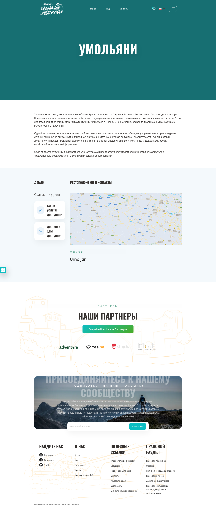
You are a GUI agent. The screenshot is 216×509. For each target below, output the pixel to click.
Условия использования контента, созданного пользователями (157, 489)
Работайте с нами (118, 480)
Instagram (49, 455)
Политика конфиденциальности (161, 470)
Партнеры (79, 465)
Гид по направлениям (120, 470)
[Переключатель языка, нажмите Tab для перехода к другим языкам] (162, 9)
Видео (78, 470)
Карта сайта (116, 485)
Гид (108, 8)
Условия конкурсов (155, 475)
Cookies (150, 465)
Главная (92, 8)
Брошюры (115, 465)
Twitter (47, 465)
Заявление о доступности (158, 480)
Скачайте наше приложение (123, 490)
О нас (77, 455)
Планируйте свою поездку (122, 460)
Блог (77, 460)
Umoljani (79, 259)
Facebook (49, 460)
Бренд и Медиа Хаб (84, 475)
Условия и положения (156, 460)
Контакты (124, 8)
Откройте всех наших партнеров (108, 329)
